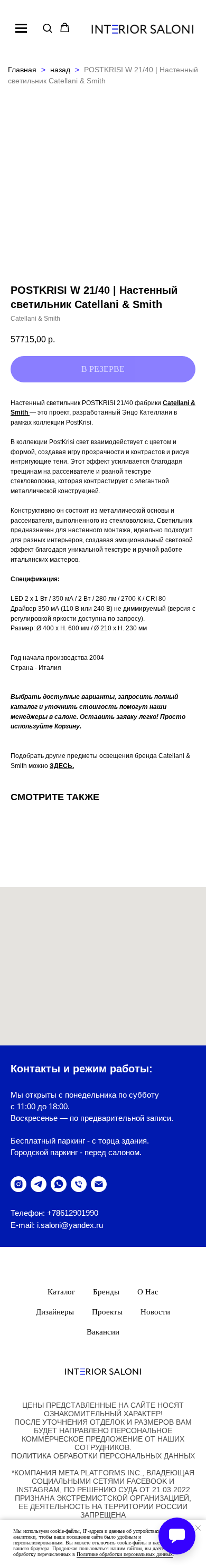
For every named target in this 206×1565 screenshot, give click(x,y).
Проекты (107, 1312)
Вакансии (103, 1332)
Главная (22, 69)
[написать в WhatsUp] (59, 1184)
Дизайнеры (55, 1312)
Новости (155, 1312)
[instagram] (18, 1184)
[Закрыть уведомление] (198, 1528)
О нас (147, 1292)
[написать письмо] (99, 1184)
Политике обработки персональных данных (125, 1554)
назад (61, 69)
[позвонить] (79, 1184)
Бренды (106, 1292)
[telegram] (38, 1184)
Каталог (61, 1292)
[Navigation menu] (21, 28)
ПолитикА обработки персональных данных (103, 1456)
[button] (47, 28)
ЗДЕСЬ (61, 766)
